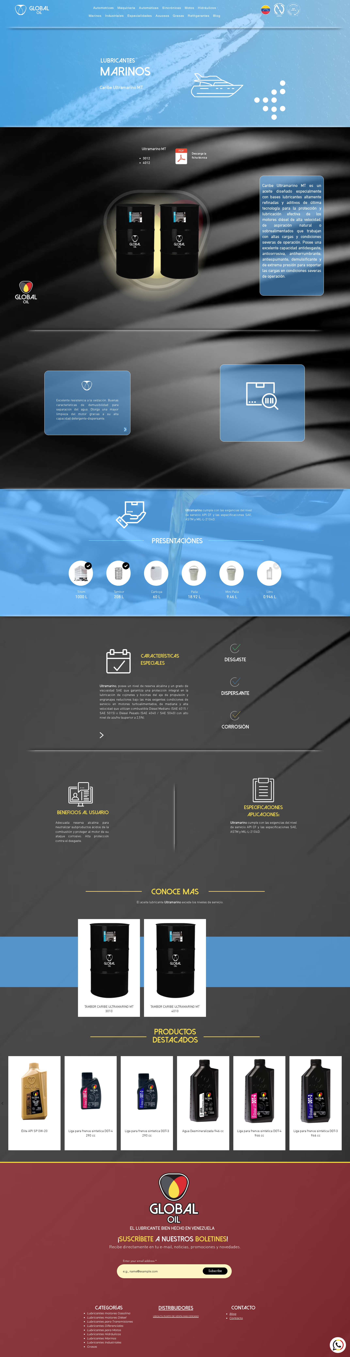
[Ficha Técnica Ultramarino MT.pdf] (181, 157)
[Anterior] (2, 1103)
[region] (262, 403)
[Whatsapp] (338, 1345)
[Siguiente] (347, 1103)
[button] (103, 8)
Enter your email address (139, 1260)
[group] (175, 1103)
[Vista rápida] (34, 1091)
